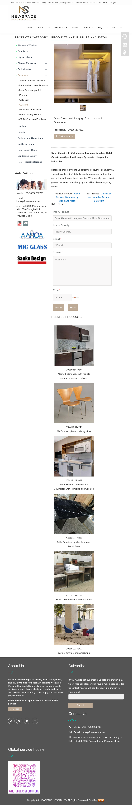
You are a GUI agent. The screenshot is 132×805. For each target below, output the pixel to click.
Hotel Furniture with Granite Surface (74, 599)
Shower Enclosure (27, 63)
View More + (15, 709)
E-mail (57, 239)
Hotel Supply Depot (27, 150)
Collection (24, 100)
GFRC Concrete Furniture (32, 119)
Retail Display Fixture (30, 114)
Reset (73, 307)
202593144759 (74, 369)
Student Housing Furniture (32, 80)
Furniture (81, 37)
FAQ (100, 27)
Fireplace (22, 132)
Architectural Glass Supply (31, 138)
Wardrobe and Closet (30, 109)
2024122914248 (74, 427)
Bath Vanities (24, 69)
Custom (101, 37)
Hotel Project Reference (30, 162)
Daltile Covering (26, 144)
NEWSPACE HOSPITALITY (53, 800)
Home (30, 27)
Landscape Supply (27, 156)
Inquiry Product (62, 211)
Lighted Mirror (25, 57)
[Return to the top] (125, 53)
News (75, 27)
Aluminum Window (27, 45)
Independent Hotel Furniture (33, 85)
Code (56, 290)
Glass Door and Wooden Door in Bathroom (100, 197)
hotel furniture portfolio (30, 90)
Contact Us (114, 27)
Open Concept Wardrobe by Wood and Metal (68, 197)
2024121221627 (74, 480)
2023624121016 (74, 538)
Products (60, 27)
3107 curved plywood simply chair (74, 431)
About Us (44, 27)
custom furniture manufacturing (74, 653)
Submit (58, 307)
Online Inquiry (65, 136)
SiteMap (93, 800)
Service (88, 27)
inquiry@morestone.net (28, 201)
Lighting (22, 126)
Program (23, 95)
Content (58, 252)
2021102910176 (74, 595)
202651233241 (74, 648)
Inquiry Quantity (61, 225)
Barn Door (23, 51)
